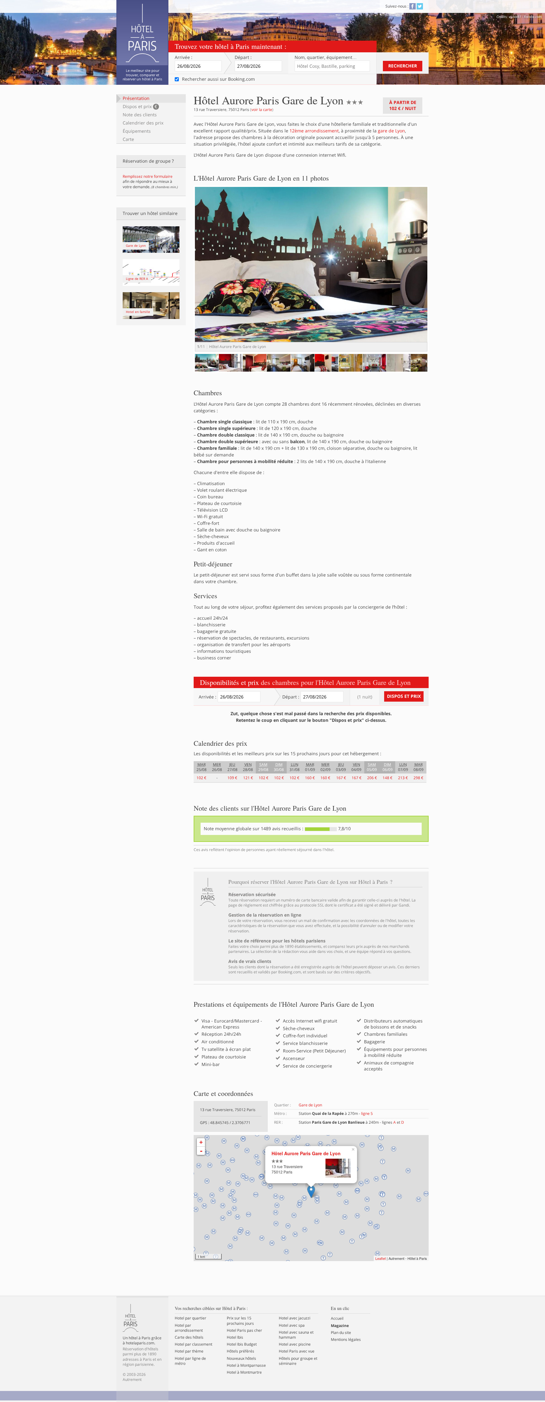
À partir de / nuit (402, 105)
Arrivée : (183, 57)
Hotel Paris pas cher (244, 1330)
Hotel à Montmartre (244, 1372)
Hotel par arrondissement (189, 1328)
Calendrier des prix (143, 123)
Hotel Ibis (235, 1337)
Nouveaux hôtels (241, 1358)
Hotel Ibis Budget (242, 1344)
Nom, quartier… (326, 57)
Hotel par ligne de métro (190, 1361)
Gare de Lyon (310, 1105)
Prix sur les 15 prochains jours (240, 1321)
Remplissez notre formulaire (148, 176)
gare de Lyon (391, 131)
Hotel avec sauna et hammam (296, 1335)
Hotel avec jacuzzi (294, 1318)
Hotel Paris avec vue (296, 1351)
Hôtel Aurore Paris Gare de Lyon (306, 1153)
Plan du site (341, 1332)
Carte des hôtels (189, 1337)
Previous (185, 368)
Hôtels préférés (240, 1351)
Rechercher (402, 66)
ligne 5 (367, 1113)
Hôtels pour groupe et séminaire (298, 1361)
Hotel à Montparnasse (246, 1365)
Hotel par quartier (190, 1318)
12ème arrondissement (314, 131)
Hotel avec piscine (295, 1344)
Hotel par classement (193, 1344)
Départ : (243, 57)
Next (438, 368)
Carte (128, 139)
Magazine (340, 1325)
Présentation (136, 98)
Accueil (337, 1318)
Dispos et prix (140, 106)
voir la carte (261, 109)
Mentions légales (346, 1339)
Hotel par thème (189, 1351)
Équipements (137, 131)
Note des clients (140, 115)
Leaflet (380, 1258)
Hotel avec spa (292, 1325)
